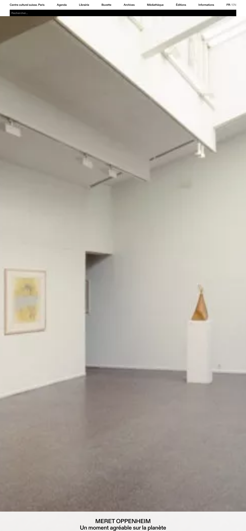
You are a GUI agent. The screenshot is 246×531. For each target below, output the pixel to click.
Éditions (181, 4)
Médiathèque (155, 4)
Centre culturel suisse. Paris (27, 4)
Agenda (62, 4)
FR (228, 4)
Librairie (84, 4)
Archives (129, 4)
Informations (206, 4)
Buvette (106, 4)
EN (234, 4)
